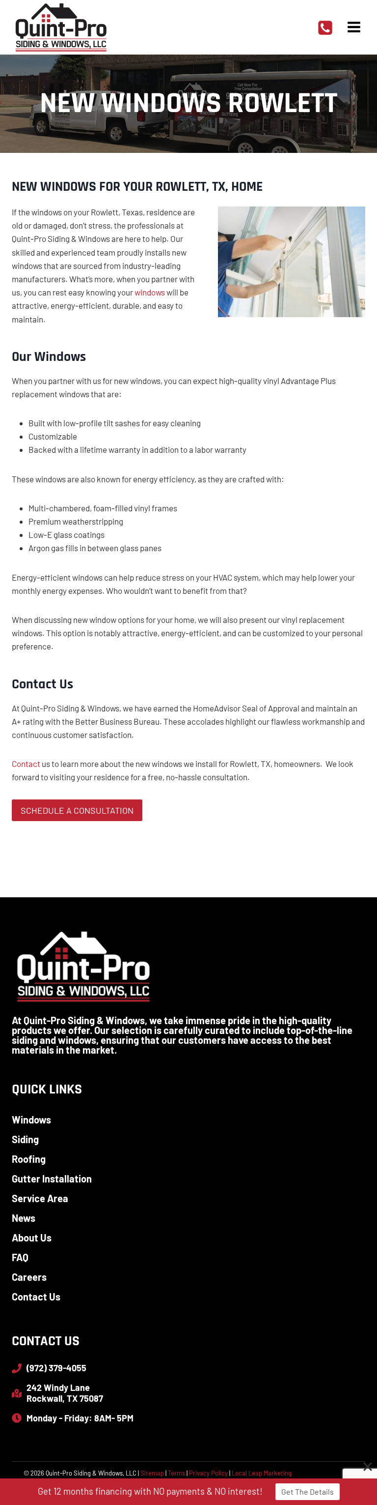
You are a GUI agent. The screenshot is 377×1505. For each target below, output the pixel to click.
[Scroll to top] (352, 1465)
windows (150, 292)
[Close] (367, 1466)
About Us (32, 1237)
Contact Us (36, 1296)
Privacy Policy (208, 1473)
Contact (26, 763)
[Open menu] (353, 27)
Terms (176, 1473)
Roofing (29, 1159)
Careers (29, 1277)
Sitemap (152, 1473)
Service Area (40, 1198)
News (23, 1218)
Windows (31, 1119)
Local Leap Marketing (262, 1473)
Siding (25, 1139)
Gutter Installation (52, 1178)
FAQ (20, 1257)
